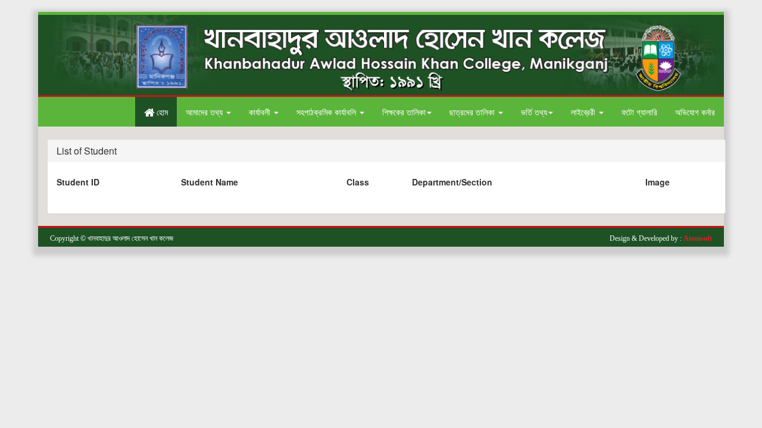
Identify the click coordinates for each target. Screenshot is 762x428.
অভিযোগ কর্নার (695, 112)
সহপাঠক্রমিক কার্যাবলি (327, 112)
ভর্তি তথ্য (534, 112)
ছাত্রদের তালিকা (473, 112)
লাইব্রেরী (584, 112)
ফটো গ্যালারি (639, 112)
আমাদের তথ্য (205, 112)
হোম (161, 112)
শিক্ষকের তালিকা (404, 112)
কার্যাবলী (261, 112)
